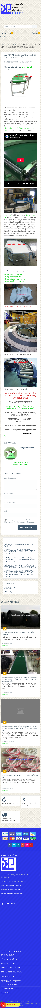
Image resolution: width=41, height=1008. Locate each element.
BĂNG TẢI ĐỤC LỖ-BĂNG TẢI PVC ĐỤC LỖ (19, 545)
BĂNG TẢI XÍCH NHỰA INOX (11, 968)
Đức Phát (7, 215)
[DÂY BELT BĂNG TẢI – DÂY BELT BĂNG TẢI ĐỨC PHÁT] (20, 760)
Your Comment (10, 478)
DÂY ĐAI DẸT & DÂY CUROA (11, 972)
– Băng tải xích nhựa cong (14, 281)
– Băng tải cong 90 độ (12, 277)
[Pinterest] (31, 845)
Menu (2, 36)
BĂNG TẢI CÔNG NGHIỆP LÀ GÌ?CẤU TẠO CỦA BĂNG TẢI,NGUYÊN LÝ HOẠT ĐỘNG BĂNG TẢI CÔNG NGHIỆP (19, 679)
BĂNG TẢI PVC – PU (8, 963)
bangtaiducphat (12, 61)
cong (17, 279)
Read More (5, 645)
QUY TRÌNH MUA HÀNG (9, 984)
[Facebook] (10, 845)
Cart (36, 33)
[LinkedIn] (18, 845)
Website (7, 511)
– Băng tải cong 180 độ (13, 274)
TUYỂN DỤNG (6, 993)
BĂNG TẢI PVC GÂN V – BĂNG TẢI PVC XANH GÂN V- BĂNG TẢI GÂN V (20, 566)
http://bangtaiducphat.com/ (14, 889)
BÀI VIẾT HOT (14, 45)
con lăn (22, 279)
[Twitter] (14, 845)
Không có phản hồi (21, 63)
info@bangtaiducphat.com (13, 885)
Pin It (6, 436)
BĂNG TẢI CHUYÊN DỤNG (10, 959)
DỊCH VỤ (8, 592)
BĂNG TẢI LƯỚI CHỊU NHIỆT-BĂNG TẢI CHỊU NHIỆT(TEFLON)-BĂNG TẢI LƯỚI (19, 552)
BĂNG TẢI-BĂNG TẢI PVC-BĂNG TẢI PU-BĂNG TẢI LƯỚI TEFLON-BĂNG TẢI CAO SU (20, 559)
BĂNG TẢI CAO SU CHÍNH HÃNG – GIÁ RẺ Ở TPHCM (18, 633)
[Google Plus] (23, 845)
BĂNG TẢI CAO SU (7, 955)
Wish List (7, 33)
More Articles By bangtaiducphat (20, 463)
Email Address (9, 502)
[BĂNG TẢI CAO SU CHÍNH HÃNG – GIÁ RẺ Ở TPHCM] (20, 617)
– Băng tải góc (9, 279)
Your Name (8, 493)
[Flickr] (27, 845)
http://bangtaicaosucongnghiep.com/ (12, 893)
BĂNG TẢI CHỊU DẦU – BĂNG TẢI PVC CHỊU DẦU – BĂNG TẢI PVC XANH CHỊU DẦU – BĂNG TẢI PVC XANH (19, 574)
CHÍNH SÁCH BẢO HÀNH (10, 988)
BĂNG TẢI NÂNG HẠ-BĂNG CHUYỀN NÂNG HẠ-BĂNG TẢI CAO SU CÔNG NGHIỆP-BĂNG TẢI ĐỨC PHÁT (20, 728)
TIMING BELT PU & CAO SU (11, 976)
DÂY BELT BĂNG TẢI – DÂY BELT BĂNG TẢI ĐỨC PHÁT (20, 776)
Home (3, 45)
